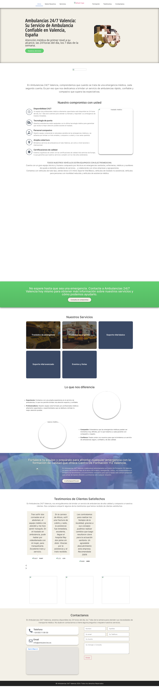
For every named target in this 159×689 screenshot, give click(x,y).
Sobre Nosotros (50, 4)
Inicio (39, 4)
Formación (96, 4)
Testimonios (107, 4)
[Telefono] (31, 631)
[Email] (31, 641)
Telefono (38, 629)
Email (36, 639)
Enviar (88, 658)
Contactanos (119, 4)
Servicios (63, 4)
